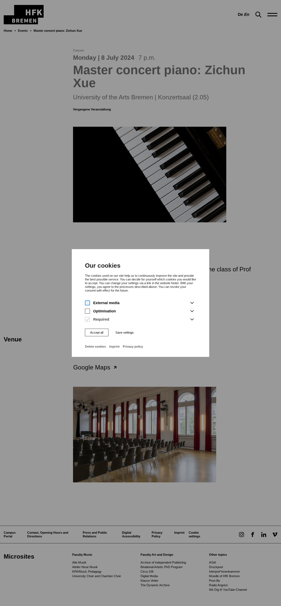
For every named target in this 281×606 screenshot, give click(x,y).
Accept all (96, 332)
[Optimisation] (87, 311)
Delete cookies (95, 346)
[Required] (87, 319)
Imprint (114, 346)
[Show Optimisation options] (192, 311)
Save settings (124, 332)
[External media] (87, 303)
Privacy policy (133, 346)
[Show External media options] (192, 303)
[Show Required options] (192, 319)
